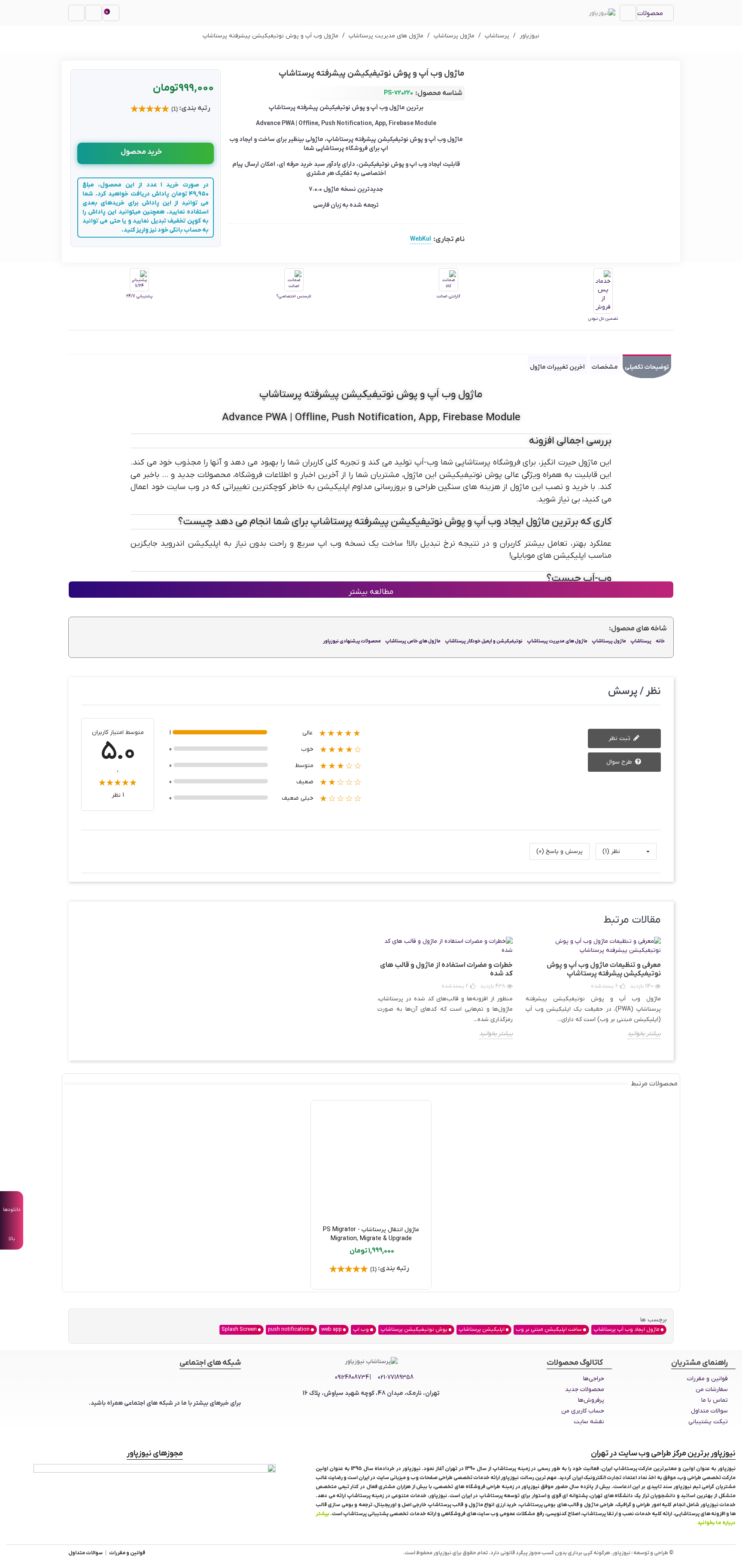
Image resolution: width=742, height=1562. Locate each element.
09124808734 (352, 1377)
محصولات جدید (584, 1389)
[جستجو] (76, 13)
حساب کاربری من (582, 1411)
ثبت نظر (620, 738)
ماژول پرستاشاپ (609, 641)
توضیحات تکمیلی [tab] (647, 367)
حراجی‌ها (593, 1379)
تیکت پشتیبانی (708, 1422)
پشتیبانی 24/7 (139, 296)
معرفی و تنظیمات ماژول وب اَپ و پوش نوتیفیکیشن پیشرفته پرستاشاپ (604, 969)
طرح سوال (620, 762)
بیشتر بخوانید (644, 1034)
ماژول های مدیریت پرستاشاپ (557, 641)
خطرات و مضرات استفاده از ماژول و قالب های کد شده (446, 969)
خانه (660, 641)
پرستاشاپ (640, 641)
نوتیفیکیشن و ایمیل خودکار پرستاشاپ (484, 641)
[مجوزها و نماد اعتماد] (154, 1490)
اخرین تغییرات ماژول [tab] (557, 367)
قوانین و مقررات (707, 1379)
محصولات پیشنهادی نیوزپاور (352, 641)
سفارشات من (712, 1389)
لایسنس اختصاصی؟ (294, 296)
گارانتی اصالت (448, 296)
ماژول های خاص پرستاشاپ (413, 641)
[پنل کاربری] (93, 13)
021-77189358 (396, 1377)
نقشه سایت (589, 1422)
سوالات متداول (709, 1411)
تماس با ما (714, 1400)
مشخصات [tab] (605, 367)
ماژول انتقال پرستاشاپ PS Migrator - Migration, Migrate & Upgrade (371, 1234)
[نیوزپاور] (602, 13)
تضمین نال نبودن (603, 318)
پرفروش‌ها (591, 1400)
